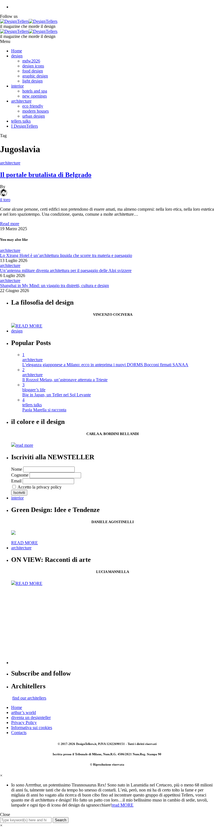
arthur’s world (23, 712)
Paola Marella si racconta (44, 409)
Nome (16, 469)
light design (32, 81)
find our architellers (29, 698)
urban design (33, 116)
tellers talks (21, 121)
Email (16, 481)
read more (24, 445)
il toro (5, 199)
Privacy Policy (24, 722)
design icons (33, 66)
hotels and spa (34, 91)
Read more (9, 223)
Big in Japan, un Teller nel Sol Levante (56, 394)
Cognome (19, 475)
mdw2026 (31, 61)
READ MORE (29, 326)
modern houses (35, 111)
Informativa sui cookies (31, 727)
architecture (21, 101)
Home (16, 50)
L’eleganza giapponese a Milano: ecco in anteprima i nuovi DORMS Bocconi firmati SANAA (105, 364)
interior (17, 86)
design (17, 56)
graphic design (35, 76)
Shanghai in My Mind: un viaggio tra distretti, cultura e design (54, 285)
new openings (34, 96)
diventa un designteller (31, 717)
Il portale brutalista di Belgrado (45, 174)
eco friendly (32, 106)
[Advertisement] (112, 625)
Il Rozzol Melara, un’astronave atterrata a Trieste (65, 379)
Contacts (18, 732)
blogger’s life (33, 389)
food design (32, 71)
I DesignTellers (24, 126)
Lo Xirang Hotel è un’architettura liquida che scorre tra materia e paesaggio (66, 255)
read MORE (122, 805)
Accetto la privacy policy (39, 487)
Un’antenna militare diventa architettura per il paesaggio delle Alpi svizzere (66, 270)
